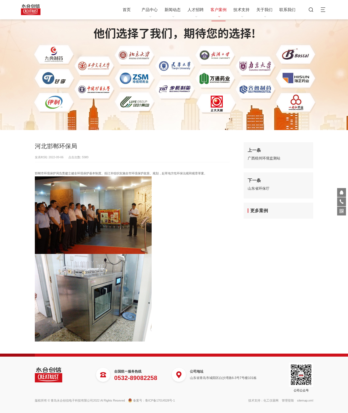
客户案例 (218, 9)
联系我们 (287, 9)
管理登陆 (288, 400)
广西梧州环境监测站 (264, 158)
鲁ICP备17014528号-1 (160, 400)
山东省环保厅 (258, 188)
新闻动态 (173, 9)
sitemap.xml (305, 400)
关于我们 (264, 9)
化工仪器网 (271, 400)
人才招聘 (195, 9)
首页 (127, 9)
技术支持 (241, 9)
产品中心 (150, 9)
